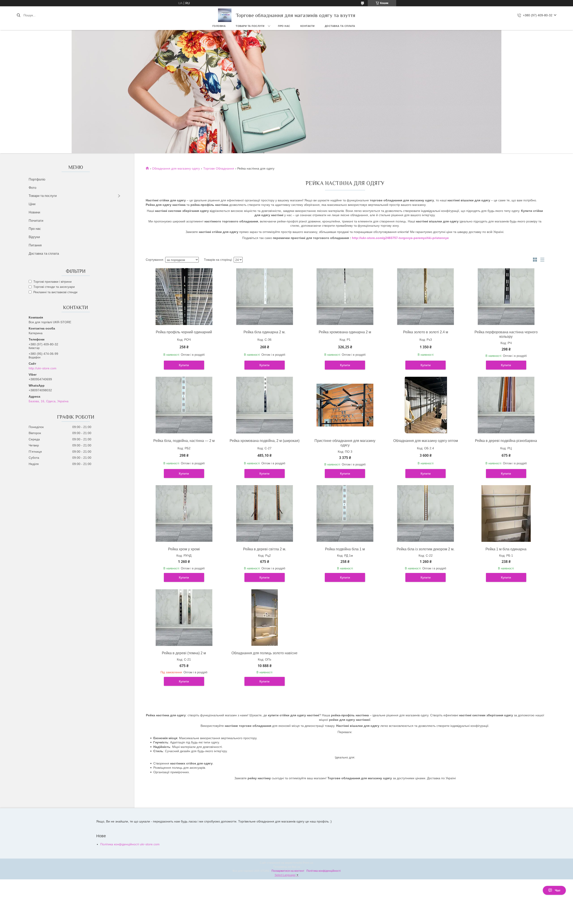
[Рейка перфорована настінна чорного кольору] (506, 296)
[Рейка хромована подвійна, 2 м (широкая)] (264, 405)
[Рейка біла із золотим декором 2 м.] (425, 513)
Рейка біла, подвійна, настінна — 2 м (184, 441)
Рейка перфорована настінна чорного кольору (506, 334)
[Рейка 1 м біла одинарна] (506, 513)
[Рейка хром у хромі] (184, 513)
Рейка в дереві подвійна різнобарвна (506, 441)
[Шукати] (18, 15)
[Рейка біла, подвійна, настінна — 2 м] (184, 405)
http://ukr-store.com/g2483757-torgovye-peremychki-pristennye (400, 238)
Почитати (36, 220)
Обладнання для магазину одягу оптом (425, 441)
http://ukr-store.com (42, 368)
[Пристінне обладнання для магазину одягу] (344, 405)
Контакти (307, 26)
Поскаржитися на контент (288, 870)
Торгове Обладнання (218, 168)
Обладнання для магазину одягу (176, 168)
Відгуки (34, 237)
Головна (219, 26)
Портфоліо (37, 179)
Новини (34, 212)
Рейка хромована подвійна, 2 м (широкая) (264, 441)
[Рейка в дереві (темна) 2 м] (184, 617)
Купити (184, 365)
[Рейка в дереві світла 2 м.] (264, 513)
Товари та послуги (250, 26)
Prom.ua (308, 862)
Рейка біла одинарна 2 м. (264, 332)
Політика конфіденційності (323, 870)
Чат (557, 890)
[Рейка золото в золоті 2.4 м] (425, 296)
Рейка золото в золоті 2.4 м (425, 332)
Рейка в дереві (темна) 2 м (184, 653)
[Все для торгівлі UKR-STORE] (224, 15)
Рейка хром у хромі (184, 549)
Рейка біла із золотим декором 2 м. (425, 549)
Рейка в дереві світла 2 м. (264, 549)
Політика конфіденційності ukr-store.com (130, 844)
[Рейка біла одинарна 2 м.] (264, 296)
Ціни (32, 204)
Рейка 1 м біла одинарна (505, 549)
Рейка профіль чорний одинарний (184, 332)
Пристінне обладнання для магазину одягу (344, 443)
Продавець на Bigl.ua (286, 866)
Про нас (284, 26)
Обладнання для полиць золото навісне (264, 653)
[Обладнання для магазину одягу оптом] (425, 405)
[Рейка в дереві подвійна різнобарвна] (506, 405)
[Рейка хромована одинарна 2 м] (344, 296)
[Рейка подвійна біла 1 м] (344, 513)
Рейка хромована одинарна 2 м (345, 332)
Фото (32, 187)
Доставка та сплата (340, 26)
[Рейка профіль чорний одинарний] (184, 296)
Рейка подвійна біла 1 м (345, 549)
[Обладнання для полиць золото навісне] (264, 617)
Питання (35, 245)
